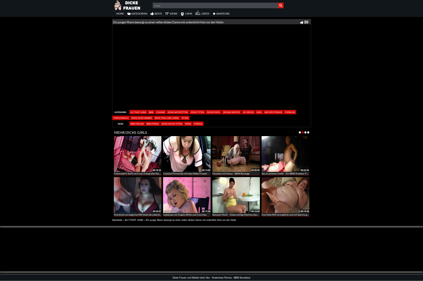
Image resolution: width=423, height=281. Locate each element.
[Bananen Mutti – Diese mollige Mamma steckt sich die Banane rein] (236, 195)
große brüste (231, 112)
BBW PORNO (153, 123)
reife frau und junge (167, 117)
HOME (120, 13)
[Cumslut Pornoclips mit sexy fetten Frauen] (187, 154)
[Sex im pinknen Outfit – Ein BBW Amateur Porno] (285, 154)
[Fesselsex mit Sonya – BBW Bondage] (236, 154)
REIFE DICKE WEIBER (141, 117)
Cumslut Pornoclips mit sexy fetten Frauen (185, 173)
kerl (259, 112)
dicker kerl (213, 112)
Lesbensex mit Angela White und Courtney (185, 214)
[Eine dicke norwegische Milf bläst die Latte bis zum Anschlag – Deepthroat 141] (137, 195)
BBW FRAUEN (137, 123)
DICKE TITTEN (197, 112)
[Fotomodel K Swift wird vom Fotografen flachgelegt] (137, 154)
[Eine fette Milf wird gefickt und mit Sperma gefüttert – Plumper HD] (285, 195)
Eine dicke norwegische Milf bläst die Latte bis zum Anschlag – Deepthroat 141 (154, 214)
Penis (188, 123)
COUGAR (160, 112)
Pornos (198, 123)
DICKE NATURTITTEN (178, 112)
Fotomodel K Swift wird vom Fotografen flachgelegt (140, 173)
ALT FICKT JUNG (138, 112)
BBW (151, 112)
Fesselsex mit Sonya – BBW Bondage (231, 173)
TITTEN (185, 117)
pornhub (290, 112)
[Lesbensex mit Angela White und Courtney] (187, 195)
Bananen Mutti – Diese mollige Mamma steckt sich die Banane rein (246, 214)
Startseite (117, 220)
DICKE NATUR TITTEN (172, 123)
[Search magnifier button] (281, 5)
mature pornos (273, 112)
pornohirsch (121, 117)
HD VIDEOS (248, 112)
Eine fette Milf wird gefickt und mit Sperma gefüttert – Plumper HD (296, 214)
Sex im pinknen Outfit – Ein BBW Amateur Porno (286, 173)
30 (306, 21)
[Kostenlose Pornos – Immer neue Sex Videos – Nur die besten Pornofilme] (127, 5)
